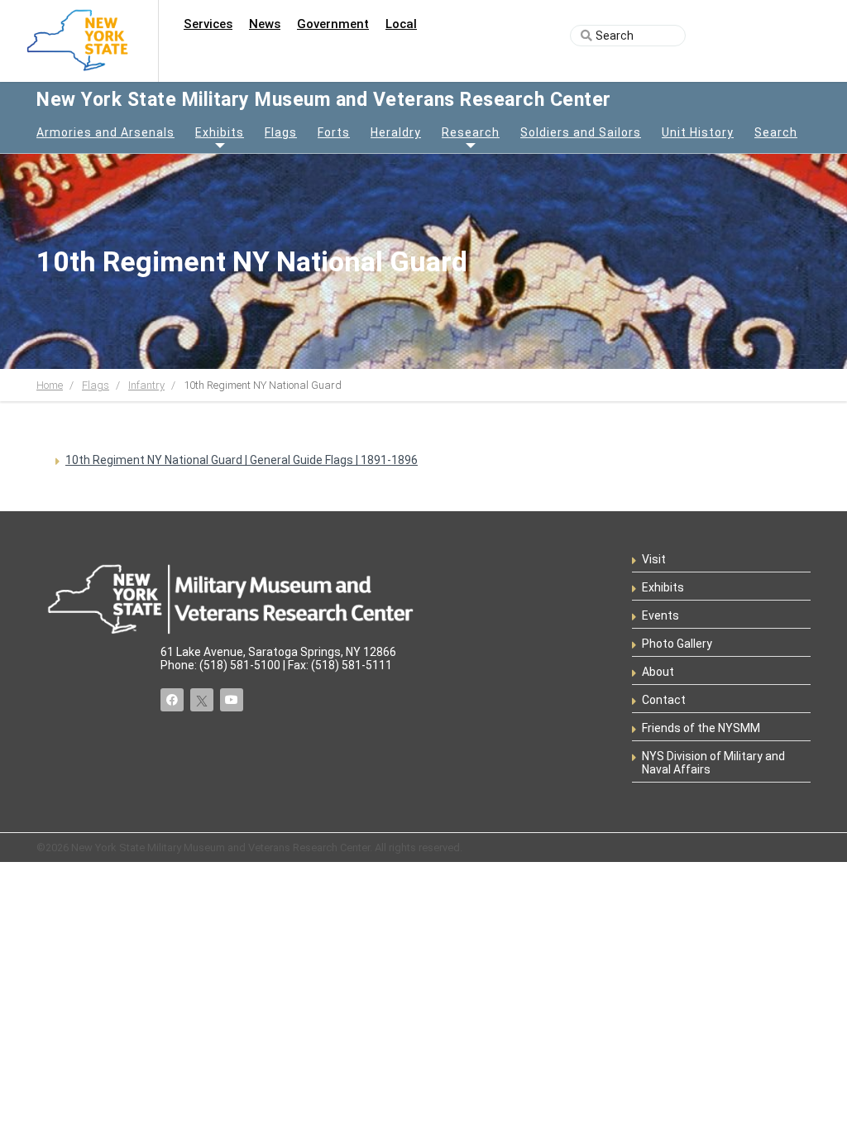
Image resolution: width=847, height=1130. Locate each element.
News (264, 24)
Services (208, 24)
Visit (654, 559)
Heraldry (396, 132)
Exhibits (219, 132)
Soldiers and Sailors (580, 132)
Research (471, 132)
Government (333, 24)
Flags (281, 132)
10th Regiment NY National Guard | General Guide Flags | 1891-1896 (241, 460)
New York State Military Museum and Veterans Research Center (323, 100)
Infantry (146, 385)
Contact (664, 699)
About (658, 671)
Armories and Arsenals (105, 132)
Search (775, 132)
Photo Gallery (677, 643)
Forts (334, 132)
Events (660, 615)
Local (401, 24)
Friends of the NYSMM (701, 728)
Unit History (698, 132)
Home (49, 385)
